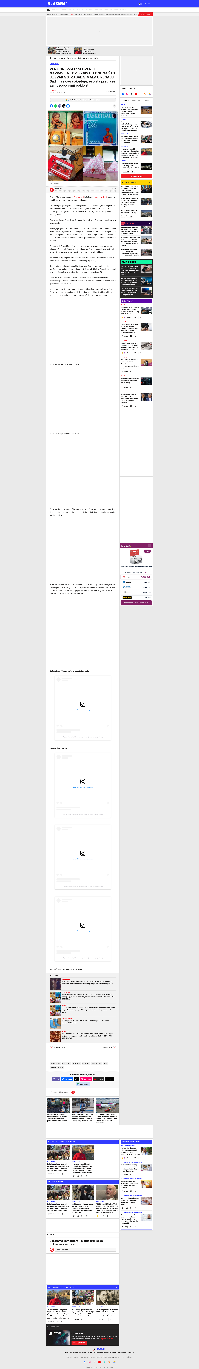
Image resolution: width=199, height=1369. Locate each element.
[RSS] (145, 94)
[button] (110, 91)
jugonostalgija (57, 1067)
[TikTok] (140, 94)
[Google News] (149, 94)
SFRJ (105, 1063)
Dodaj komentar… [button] (62, 1250)
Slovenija (76, 1063)
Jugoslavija (96, 1063)
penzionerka (55, 1063)
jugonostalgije (99, 197)
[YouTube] (136, 94)
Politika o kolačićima (95, 1357)
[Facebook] (123, 94)
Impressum (84, 1357)
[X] (132, 94)
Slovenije (77, 197)
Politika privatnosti (114, 1357)
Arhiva (105, 1357)
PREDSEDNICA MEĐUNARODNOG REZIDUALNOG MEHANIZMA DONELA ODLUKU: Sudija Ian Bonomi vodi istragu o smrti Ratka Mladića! (53, 14)
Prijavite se (80, 1343)
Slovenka (86, 1063)
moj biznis (66, 1063)
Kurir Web (53, 90)
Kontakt (76, 1357)
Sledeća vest (107, 1048)
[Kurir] (57, 3)
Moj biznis (61, 58)
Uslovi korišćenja (127, 1357)
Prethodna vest (59, 1048)
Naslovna (53, 58)
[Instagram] (127, 94)
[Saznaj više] (117, 1327)
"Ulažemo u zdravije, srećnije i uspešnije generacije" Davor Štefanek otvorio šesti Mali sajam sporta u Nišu (128, 14)
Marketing (70, 1357)
